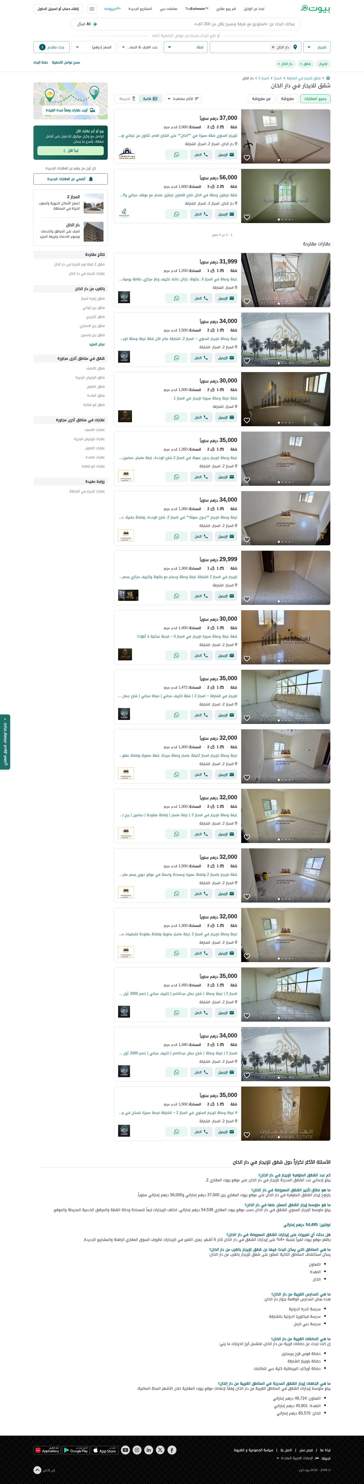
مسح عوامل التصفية (66, 62)
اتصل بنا (286, 1450)
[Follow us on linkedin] (148, 1450)
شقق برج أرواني (93, 308)
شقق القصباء (95, 369)
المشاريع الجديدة (140, 8)
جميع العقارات (315, 98)
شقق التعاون (96, 387)
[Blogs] (113, 9)
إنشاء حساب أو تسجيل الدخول (58, 8)
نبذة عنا (325, 1450)
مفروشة (287, 98)
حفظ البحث (40, 62)
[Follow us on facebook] (172, 1450)
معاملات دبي (168, 8)
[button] (317, 47)
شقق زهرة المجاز (93, 299)
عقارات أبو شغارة (93, 467)
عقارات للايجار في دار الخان (87, 274)
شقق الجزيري (95, 317)
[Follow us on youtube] (125, 1450)
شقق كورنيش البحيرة (90, 378)
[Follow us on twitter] (160, 1450)
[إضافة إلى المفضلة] (247, 157)
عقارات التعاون (95, 449)
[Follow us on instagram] (137, 1450)
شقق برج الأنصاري (92, 326)
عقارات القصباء (95, 430)
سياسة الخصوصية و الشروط (253, 1450)
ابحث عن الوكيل (254, 8)
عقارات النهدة (95, 458)
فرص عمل (306, 1450)
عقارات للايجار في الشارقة (87, 492)
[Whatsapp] (176, 155)
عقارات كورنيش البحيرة (89, 439)
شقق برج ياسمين (93, 335)
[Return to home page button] (315, 9)
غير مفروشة (261, 98)
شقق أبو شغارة (94, 405)
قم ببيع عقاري (226, 8)
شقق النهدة (96, 396)
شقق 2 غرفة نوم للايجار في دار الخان (79, 265)
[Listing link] (222, 136)
